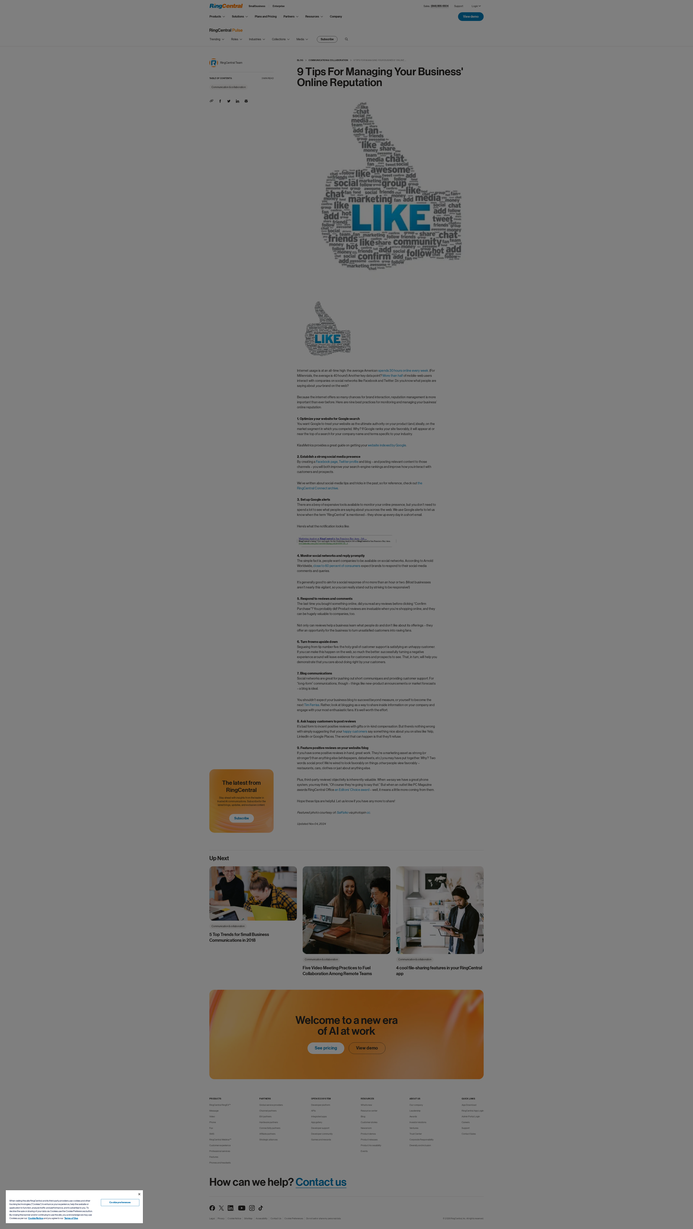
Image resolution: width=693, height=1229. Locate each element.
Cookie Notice (35, 1218)
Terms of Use (71, 1218)
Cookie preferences (120, 1202)
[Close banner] (139, 1194)
